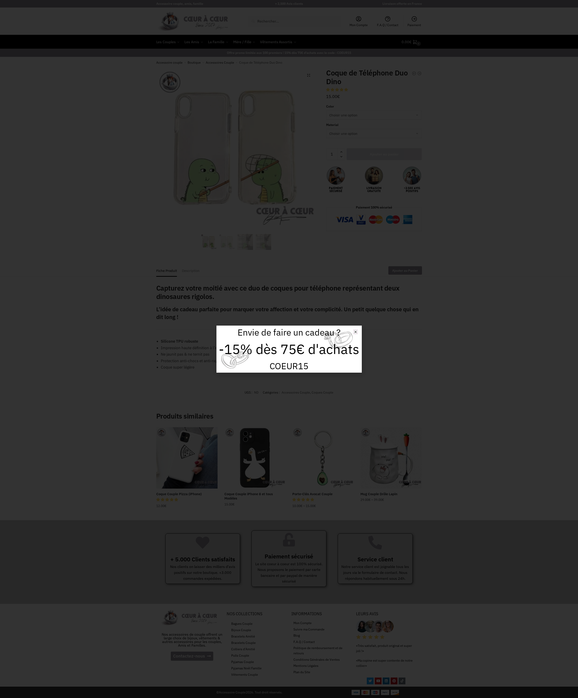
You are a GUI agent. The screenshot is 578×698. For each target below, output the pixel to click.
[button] (355, 332)
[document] (289, 349)
